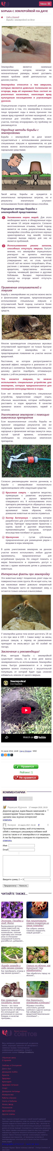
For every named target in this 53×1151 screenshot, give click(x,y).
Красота (5, 1075)
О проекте (6, 1060)
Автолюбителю (8, 1111)
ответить (7, 819)
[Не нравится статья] (25, 779)
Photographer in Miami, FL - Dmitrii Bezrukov (20, 1144)
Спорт (4, 1088)
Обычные (10, 798)
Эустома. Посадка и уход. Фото (12, 921)
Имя (5, 845)
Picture (33, 853)
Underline (12, 853)
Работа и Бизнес (9, 1098)
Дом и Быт (6, 1068)
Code (26, 853)
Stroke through (15, 853)
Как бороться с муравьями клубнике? (38, 1001)
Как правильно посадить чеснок (10, 1001)
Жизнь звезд (7, 1104)
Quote (22, 853)
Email (5, 849)
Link (29, 853)
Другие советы (8, 1114)
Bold (4, 853)
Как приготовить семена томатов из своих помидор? (37, 923)
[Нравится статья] (25, 768)
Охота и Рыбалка (9, 1101)
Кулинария (6, 1081)
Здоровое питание (10, 1085)
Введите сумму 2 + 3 (13, 879)
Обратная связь (9, 1057)
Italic (8, 853)
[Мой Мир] (8, 755)
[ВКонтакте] (2, 755)
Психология (7, 1107)
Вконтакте (25, 798)
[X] (11, 755)
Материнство (8, 1094)
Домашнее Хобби (10, 1072)
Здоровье (6, 1078)
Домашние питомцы (11, 1091)
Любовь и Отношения (11, 1065)
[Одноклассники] (5, 755)
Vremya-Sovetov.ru (26, 1052)
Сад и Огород (12, 17)
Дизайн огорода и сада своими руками (12, 966)
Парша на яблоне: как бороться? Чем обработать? (38, 967)
